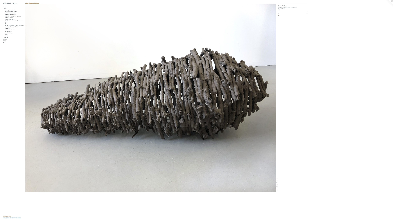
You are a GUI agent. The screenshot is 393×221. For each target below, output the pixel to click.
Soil (5, 22)
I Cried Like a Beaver (9, 29)
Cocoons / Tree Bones (10, 19)
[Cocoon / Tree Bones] (150, 98)
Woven (6, 34)
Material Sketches (9, 17)
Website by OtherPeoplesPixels (12, 217)
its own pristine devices (10, 10)
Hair (6, 23)
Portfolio (5, 6)
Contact (5, 39)
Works (5, 8)
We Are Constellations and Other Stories (14, 25)
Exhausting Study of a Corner (11, 26)
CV (4, 42)
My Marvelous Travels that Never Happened (14, 20)
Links (4, 40)
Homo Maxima (8, 31)
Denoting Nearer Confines (11, 11)
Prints (6, 36)
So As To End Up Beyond (10, 13)
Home (279, 15)
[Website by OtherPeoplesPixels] (389, 4)
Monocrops (7, 28)
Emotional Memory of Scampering (13, 16)
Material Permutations (10, 14)
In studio (6, 37)
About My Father (9, 33)
